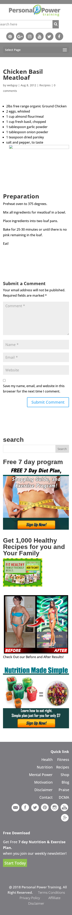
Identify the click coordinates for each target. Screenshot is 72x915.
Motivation (43, 782)
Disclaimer (43, 789)
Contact (46, 797)
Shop (65, 774)
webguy (12, 85)
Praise (64, 789)
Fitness (63, 759)
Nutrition (45, 767)
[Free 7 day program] (36, 528)
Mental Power (41, 774)
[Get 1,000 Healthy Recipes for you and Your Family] (22, 585)
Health (47, 759)
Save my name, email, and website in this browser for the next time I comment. (34, 388)
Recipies (45, 85)
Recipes (62, 767)
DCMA (64, 797)
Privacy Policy (30, 898)
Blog (65, 782)
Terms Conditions (51, 892)
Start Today (15, 863)
